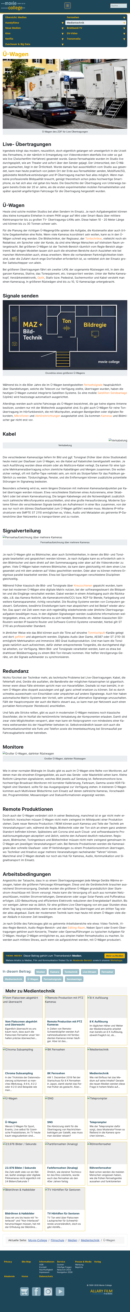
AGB (41, 1265)
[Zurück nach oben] (125, 1307)
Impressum (44, 1272)
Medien (40, 971)
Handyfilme (12, 22)
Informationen (46, 1262)
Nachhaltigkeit (46, 1270)
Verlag (97, 1262)
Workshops (116, 960)
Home (25, 1276)
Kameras (106, 415)
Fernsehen (73, 17)
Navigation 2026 (64, 1272)
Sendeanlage (74, 979)
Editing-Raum (76, 927)
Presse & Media (83, 1262)
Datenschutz (46, 1276)
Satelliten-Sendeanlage (112, 393)
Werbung (79, 1265)
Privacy (8, 1262)
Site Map (26, 1262)
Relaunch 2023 (64, 1270)
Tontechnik (71, 971)
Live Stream (89, 971)
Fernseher (107, 971)
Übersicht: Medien (16, 17)
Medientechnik (75, 22)
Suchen (60, 1265)
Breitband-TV (74, 27)
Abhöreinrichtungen (47, 415)
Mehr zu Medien (114, 956)
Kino (7, 33)
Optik (40, 277)
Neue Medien (13, 27)
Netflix (9, 38)
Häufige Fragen (64, 1267)
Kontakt (43, 1267)
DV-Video (72, 33)
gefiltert (20, 636)
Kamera (54, 971)
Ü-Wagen (32, 979)
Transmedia (73, 38)
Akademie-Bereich (82, 960)
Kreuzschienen (83, 585)
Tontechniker (93, 238)
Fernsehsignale (93, 384)
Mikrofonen (21, 415)
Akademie (9, 1276)
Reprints (79, 1267)
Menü (67, 5)
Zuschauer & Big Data (17, 44)
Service (61, 1262)
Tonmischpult (96, 632)
